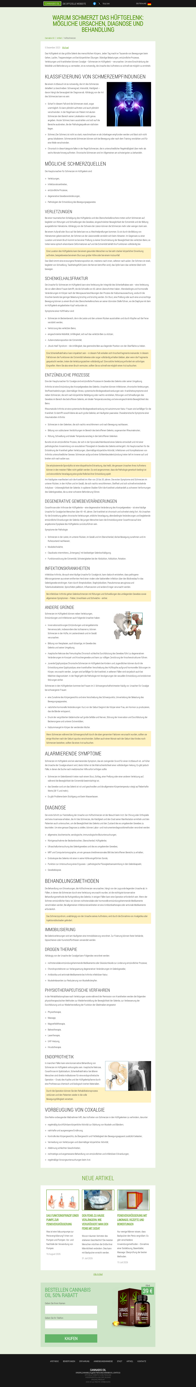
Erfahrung (84, 1361)
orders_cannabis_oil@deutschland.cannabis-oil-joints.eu (98, 1372)
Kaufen (71, 1338)
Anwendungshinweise (103, 1361)
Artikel (130, 1361)
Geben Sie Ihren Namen (55, 1303)
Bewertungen (69, 1361)
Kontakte (141, 1361)
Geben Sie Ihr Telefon (54, 1318)
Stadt (119, 1361)
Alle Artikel (98, 1274)
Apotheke (54, 1361)
